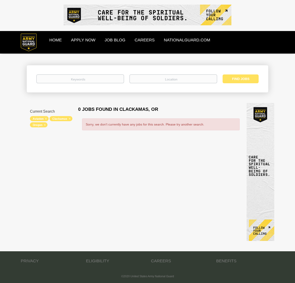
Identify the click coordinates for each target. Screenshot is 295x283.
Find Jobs (240, 79)
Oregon (37, 125)
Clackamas (59, 118)
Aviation (38, 118)
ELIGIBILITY (97, 261)
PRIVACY (30, 261)
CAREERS (161, 261)
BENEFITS (226, 261)
